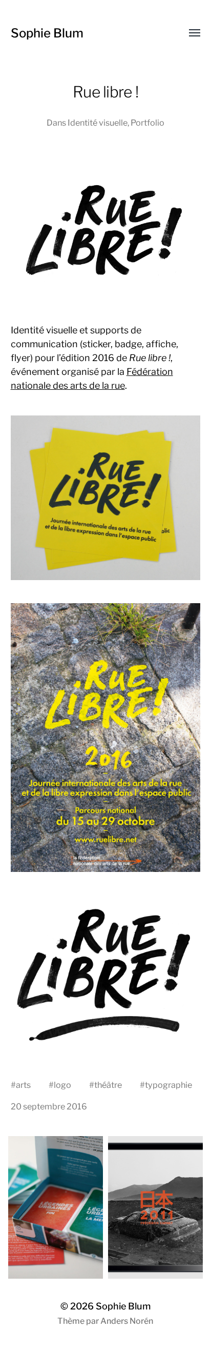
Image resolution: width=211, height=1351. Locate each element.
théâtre (108, 1085)
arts (23, 1085)
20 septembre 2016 (49, 1106)
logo (62, 1085)
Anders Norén (126, 1321)
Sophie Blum (47, 33)
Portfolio (147, 122)
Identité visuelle (98, 122)
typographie (168, 1085)
